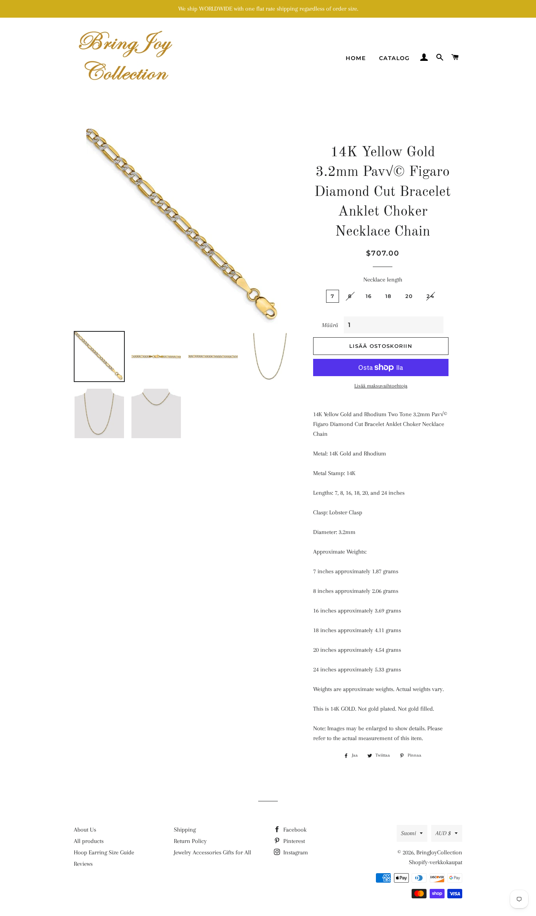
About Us (85, 829)
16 (369, 296)
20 (409, 296)
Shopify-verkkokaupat (435, 862)
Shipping (185, 829)
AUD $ (443, 833)
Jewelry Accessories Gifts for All (212, 852)
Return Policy (190, 841)
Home (356, 58)
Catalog (394, 58)
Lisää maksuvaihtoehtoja (380, 386)
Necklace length (382, 279)
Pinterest (293, 841)
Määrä (330, 325)
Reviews (83, 863)
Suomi (408, 833)
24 (430, 296)
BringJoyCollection (439, 852)
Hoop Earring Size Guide (104, 852)
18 (388, 296)
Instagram (295, 852)
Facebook (294, 829)
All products (89, 841)
